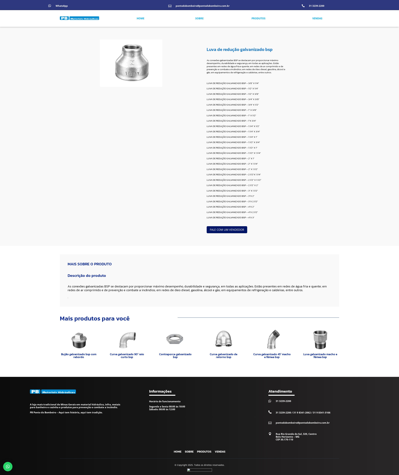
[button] (7, 466)
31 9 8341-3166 (321, 412)
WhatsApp (62, 5)
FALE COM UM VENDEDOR (227, 230)
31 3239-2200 (316, 5)
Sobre (189, 452)
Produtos (204, 452)
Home (177, 452)
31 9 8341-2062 (302, 412)
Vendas (220, 452)
